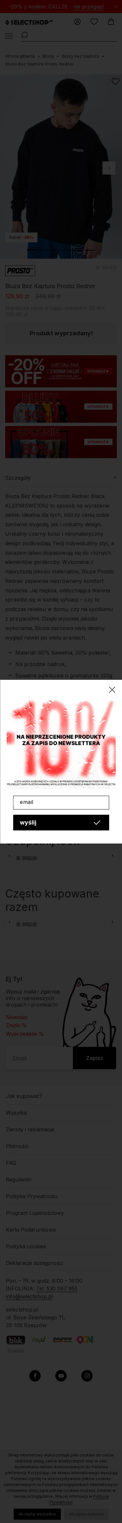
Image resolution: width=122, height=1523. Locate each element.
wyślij (28, 822)
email (27, 802)
